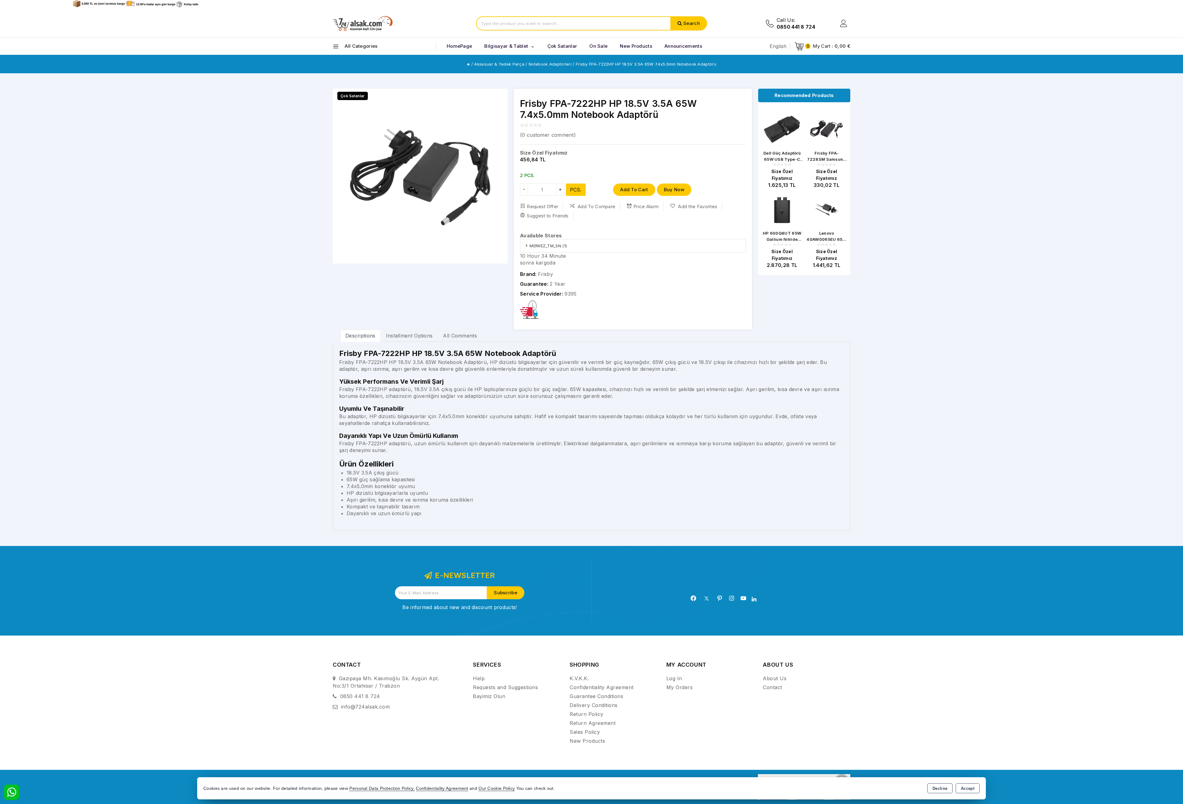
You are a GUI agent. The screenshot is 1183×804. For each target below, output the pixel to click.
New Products (587, 741)
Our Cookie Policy (496, 788)
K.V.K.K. (579, 678)
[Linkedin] (754, 599)
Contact (772, 687)
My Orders (679, 687)
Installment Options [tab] (409, 336)
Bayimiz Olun (489, 696)
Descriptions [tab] (360, 336)
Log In (674, 678)
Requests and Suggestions (505, 687)
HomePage (459, 46)
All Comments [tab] (460, 336)
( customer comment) (548, 135)
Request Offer (542, 206)
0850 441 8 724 (360, 696)
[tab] (360, 335)
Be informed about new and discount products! (459, 607)
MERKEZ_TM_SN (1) (548, 245)
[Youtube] (743, 598)
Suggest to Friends (547, 216)
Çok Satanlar (562, 46)
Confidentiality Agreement (602, 687)
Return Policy (587, 714)
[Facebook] (693, 598)
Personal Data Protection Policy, (382, 788)
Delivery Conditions (594, 705)
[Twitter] (706, 598)
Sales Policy (585, 732)
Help (479, 678)
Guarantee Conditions (596, 696)
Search (691, 23)
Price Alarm (646, 206)
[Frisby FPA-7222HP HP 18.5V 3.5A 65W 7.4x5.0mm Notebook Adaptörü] (420, 176)
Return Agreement (593, 723)
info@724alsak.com (365, 707)
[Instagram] (731, 598)
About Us (775, 678)
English (778, 46)
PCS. (576, 190)
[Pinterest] (719, 598)
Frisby (545, 274)
